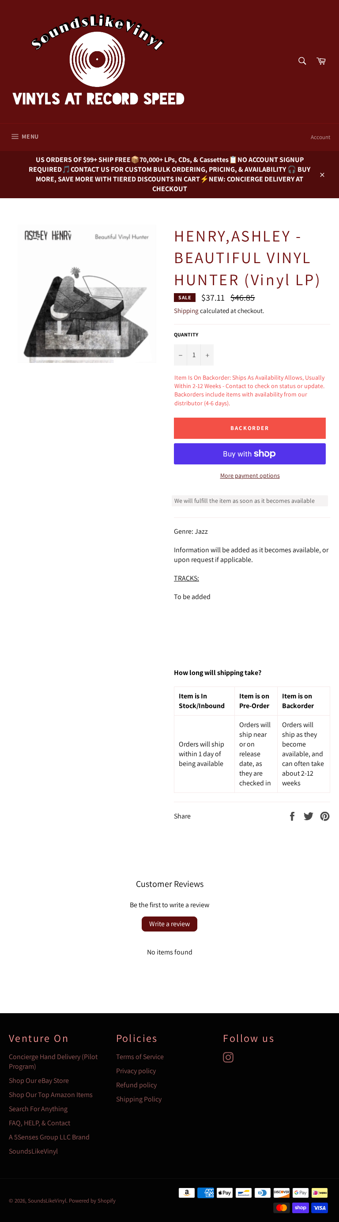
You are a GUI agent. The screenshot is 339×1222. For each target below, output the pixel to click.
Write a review (169, 923)
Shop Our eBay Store (39, 1080)
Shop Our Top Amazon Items (51, 1094)
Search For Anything (38, 1108)
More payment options (250, 475)
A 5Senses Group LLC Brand (49, 1137)
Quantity (186, 334)
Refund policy (136, 1085)
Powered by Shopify (92, 1200)
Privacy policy (136, 1070)
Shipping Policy (139, 1099)
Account (320, 137)
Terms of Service (140, 1056)
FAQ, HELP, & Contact (39, 1123)
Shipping (186, 310)
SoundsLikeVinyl (33, 1151)
